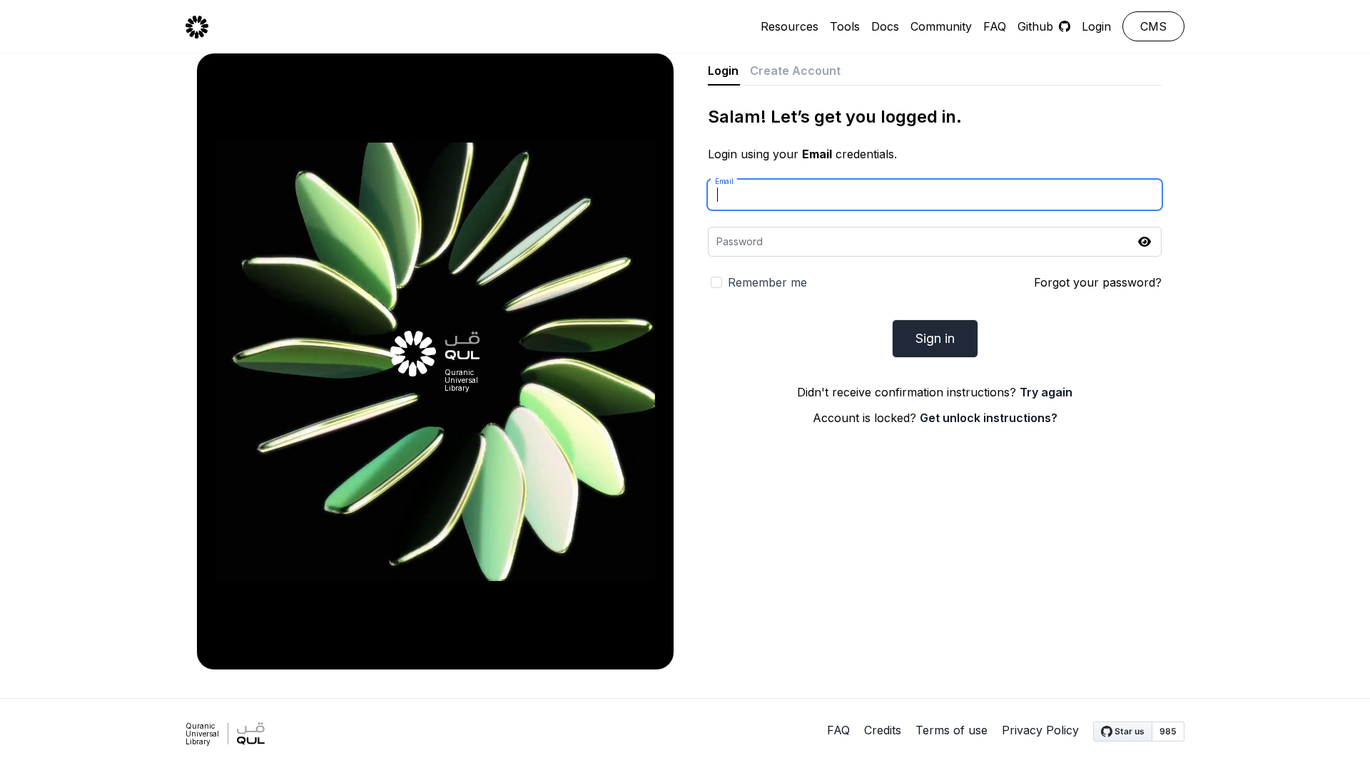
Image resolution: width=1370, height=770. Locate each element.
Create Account (795, 70)
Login (1096, 26)
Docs (885, 26)
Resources (789, 26)
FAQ (994, 26)
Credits (882, 730)
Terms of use (951, 730)
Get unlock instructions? (988, 418)
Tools (845, 26)
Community (941, 26)
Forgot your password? (1098, 282)
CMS (1153, 26)
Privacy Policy (1040, 730)
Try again (1046, 392)
